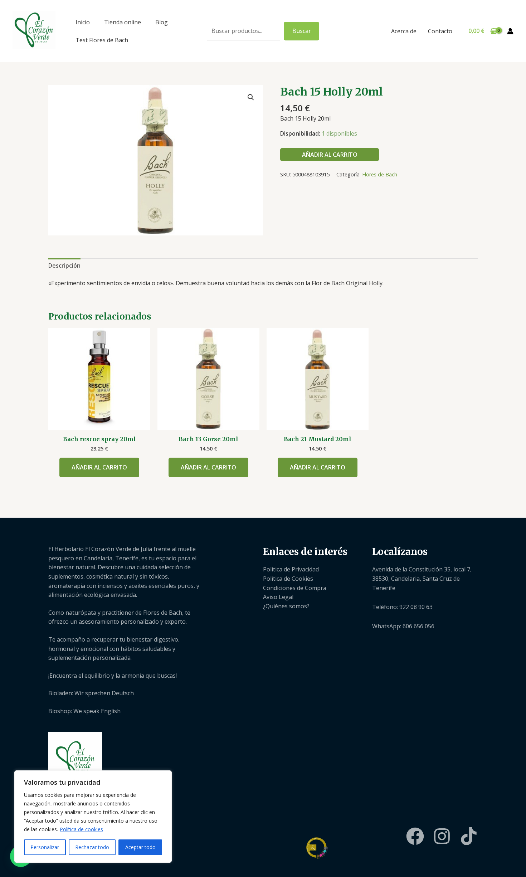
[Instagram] (442, 836)
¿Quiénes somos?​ (286, 606)
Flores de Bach (379, 174)
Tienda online (122, 22)
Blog (161, 22)
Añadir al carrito (329, 155)
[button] (250, 97)
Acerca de (404, 31)
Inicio (83, 22)
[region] (93, 816)
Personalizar (44, 847)
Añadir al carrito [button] (99, 467)
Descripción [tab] (64, 265)
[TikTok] (469, 836)
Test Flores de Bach (102, 40)
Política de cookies (81, 829)
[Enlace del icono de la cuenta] (510, 31)
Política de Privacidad (291, 569)
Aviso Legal (278, 597)
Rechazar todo (92, 847)
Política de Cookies (288, 579)
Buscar (301, 31)
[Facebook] (415, 836)
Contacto (440, 31)
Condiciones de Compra (294, 588)
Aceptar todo (140, 847)
